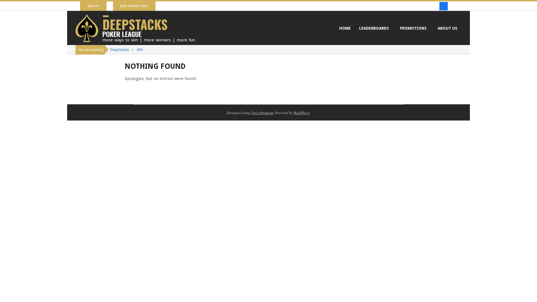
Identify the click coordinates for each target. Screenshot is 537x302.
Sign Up (93, 6)
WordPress (301, 112)
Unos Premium (262, 112)
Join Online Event (134, 6)
